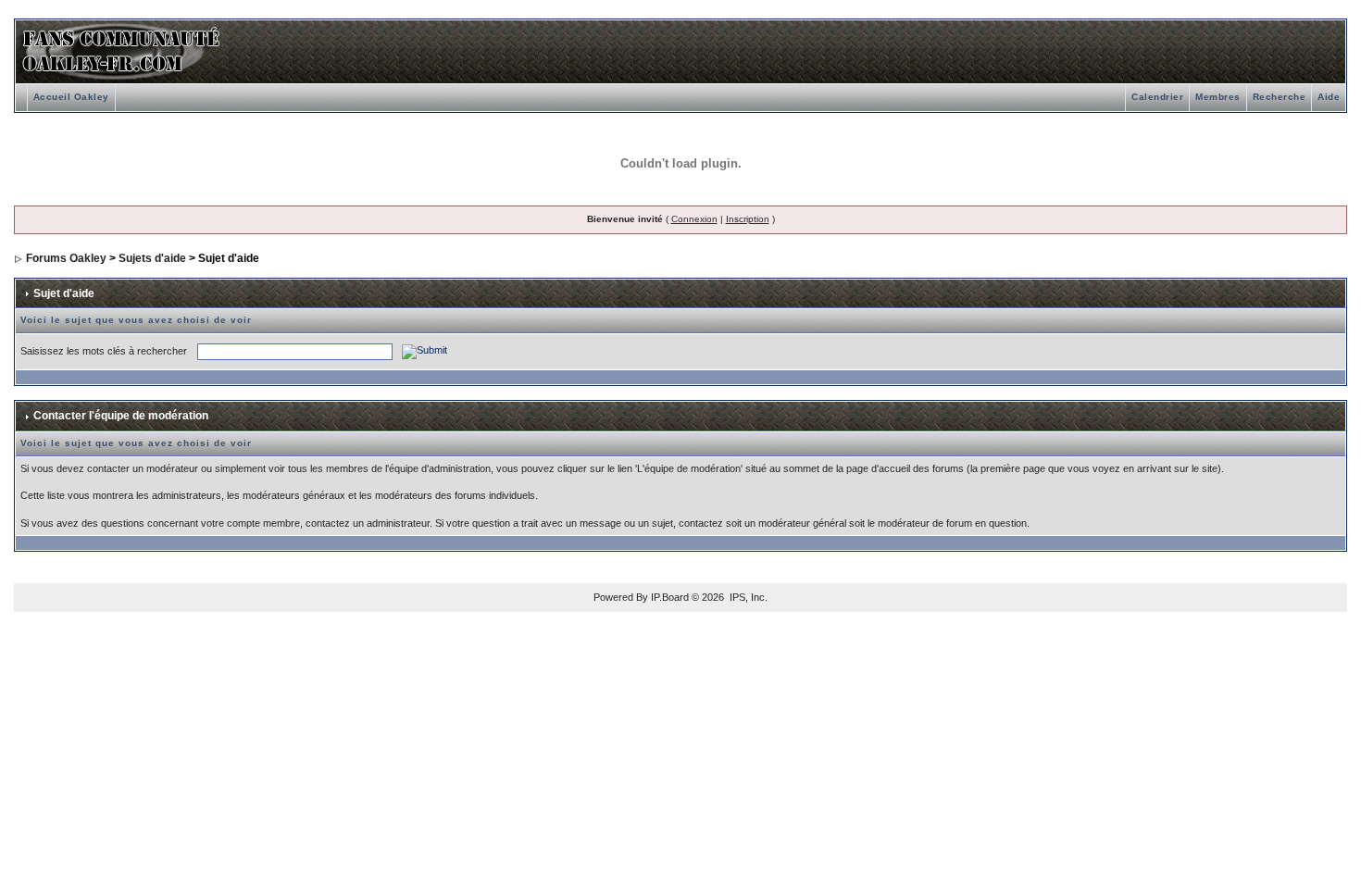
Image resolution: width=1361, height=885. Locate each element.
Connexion (694, 219)
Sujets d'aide (152, 258)
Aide (1328, 97)
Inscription (747, 219)
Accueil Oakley (71, 97)
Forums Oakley (66, 258)
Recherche (1279, 97)
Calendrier (1157, 97)
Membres (1218, 97)
